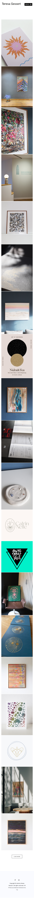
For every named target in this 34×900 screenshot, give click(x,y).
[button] (28, 4)
